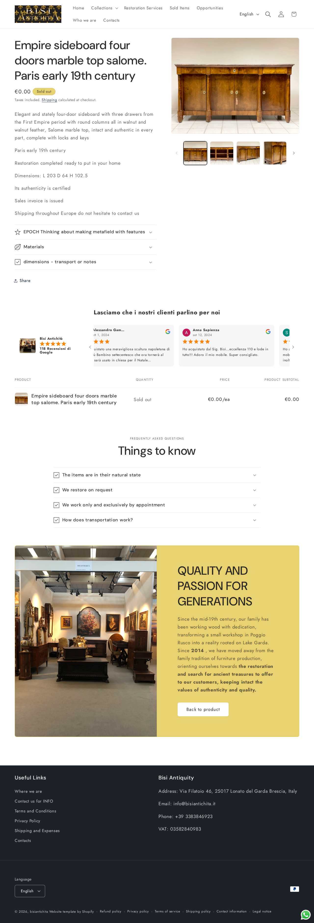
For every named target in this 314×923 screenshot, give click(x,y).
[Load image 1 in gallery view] (195, 153)
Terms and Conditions (35, 811)
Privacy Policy (27, 821)
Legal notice (262, 911)
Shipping (49, 99)
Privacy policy (138, 911)
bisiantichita (39, 911)
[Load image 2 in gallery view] (222, 153)
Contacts (23, 840)
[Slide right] (293, 152)
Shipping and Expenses (37, 831)
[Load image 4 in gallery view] (275, 153)
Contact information (232, 911)
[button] (104, 8)
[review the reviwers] (147, 332)
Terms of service (167, 911)
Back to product (203, 709)
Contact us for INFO (34, 801)
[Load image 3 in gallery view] (248, 153)
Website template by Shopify (71, 911)
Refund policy (110, 911)
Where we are (28, 791)
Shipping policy (198, 911)
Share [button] (25, 280)
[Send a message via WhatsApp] (306, 915)
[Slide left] (176, 152)
